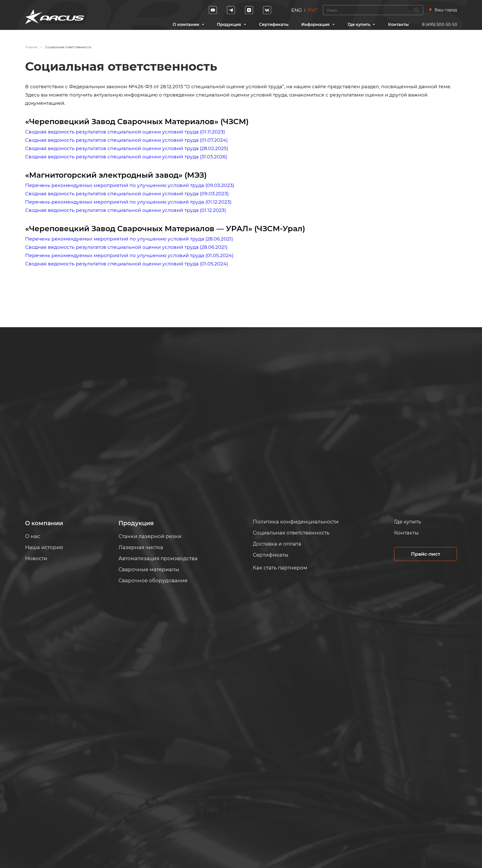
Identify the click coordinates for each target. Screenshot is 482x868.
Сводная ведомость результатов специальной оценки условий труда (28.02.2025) (126, 148)
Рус (313, 10)
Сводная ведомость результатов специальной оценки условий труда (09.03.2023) (127, 194)
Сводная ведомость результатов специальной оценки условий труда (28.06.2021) (126, 247)
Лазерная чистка (140, 547)
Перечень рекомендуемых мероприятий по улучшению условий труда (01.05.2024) (129, 255)
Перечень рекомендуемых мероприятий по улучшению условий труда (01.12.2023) (128, 202)
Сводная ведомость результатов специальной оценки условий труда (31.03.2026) (126, 157)
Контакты (398, 24)
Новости (36, 558)
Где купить (359, 24)
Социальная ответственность (291, 533)
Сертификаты (273, 24)
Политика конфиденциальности (296, 522)
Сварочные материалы (148, 569)
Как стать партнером (280, 568)
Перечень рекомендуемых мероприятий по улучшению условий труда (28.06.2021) (129, 239)
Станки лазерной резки (150, 536)
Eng (296, 10)
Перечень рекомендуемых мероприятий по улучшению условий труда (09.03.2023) (129, 185)
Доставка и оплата (277, 544)
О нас (32, 536)
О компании (186, 24)
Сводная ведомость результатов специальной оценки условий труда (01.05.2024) (126, 264)
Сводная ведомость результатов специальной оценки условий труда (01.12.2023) (125, 210)
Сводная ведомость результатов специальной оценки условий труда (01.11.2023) (125, 132)
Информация (315, 24)
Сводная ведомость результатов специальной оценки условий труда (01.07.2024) (126, 140)
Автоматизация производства (158, 558)
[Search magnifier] (416, 10)
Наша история (44, 547)
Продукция (229, 24)
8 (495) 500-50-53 (439, 24)
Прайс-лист (425, 554)
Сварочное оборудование (153, 580)
